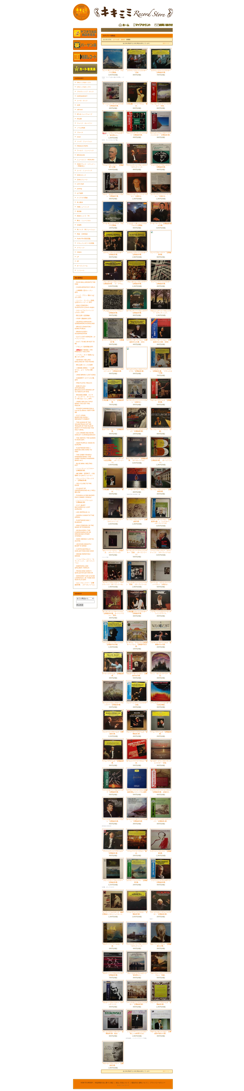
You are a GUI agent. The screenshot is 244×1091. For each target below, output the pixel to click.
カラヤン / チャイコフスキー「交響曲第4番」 (137, 253)
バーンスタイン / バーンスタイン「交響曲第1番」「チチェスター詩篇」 (161, 371)
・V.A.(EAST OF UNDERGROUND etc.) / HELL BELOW (85, 490)
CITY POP (80, 184)
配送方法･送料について (140, 1083)
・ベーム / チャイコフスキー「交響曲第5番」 (84, 469)
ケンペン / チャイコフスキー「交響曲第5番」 (161, 283)
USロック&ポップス (84, 87)
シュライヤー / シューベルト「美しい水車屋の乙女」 (137, 1032)
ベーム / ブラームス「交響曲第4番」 (113, 762)
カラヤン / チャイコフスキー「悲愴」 (137, 71)
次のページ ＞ (167, 43)
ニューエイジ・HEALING (85, 160)
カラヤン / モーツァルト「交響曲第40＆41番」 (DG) (136, 341)
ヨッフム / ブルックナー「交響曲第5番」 (136, 520)
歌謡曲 (79, 211)
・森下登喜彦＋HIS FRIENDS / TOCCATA (84, 351)
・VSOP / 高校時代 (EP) (83, 318)
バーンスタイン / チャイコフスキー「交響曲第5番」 (136, 1003)
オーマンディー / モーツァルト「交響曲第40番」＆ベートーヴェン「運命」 (113, 613)
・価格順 (122, 39)
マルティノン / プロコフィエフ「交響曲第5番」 (113, 974)
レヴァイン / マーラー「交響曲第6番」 (160, 852)
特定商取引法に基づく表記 (104, 1083)
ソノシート (81, 270)
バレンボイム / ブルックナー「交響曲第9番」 (137, 283)
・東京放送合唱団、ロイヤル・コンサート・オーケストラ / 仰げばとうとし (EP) (85, 396)
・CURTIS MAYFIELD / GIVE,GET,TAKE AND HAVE (84, 550)
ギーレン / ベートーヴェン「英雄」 (136, 762)
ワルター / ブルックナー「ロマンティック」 (113, 1003)
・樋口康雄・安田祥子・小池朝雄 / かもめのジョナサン (85, 474)
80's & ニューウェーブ (84, 114)
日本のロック (81, 175)
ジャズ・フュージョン (84, 141)
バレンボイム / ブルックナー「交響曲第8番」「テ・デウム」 (113, 283)
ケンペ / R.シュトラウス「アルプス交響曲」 (113, 71)
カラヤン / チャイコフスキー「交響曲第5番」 (161, 71)
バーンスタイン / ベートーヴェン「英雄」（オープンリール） (137, 583)
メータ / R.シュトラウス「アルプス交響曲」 (113, 224)
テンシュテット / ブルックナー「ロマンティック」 (136, 166)
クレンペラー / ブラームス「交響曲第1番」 (136, 733)
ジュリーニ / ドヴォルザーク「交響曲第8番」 (161, 881)
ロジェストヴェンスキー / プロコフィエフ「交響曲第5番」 (113, 370)
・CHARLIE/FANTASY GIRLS (85, 287)
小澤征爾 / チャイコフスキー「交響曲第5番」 (137, 612)
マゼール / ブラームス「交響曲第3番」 (160, 401)
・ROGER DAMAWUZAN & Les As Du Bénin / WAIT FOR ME (85, 410)
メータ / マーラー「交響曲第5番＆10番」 (161, 224)
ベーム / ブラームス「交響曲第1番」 (161, 733)
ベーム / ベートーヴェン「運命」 (137, 852)
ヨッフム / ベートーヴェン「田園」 (160, 430)
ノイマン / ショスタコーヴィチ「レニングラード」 (160, 612)
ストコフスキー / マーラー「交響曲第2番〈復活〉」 (113, 1032)
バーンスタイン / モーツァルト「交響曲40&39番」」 (113, 643)
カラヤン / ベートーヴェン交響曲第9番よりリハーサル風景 (136, 791)
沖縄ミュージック (83, 207)
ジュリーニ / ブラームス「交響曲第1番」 (113, 733)
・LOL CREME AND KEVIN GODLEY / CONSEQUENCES (85, 434)
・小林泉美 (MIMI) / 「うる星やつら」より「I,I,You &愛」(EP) (84, 370)
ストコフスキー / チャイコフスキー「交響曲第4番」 (160, 913)
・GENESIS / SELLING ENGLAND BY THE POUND (84, 361)
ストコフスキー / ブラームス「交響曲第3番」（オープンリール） (161, 460)
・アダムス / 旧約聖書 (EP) (84, 347)
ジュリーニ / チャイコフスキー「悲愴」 (136, 704)
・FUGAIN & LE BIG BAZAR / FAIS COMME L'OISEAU (85, 496)
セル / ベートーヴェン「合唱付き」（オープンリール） (113, 551)
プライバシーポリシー (157, 1083)
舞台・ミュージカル (84, 220)
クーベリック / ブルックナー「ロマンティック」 (113, 520)
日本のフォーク (82, 180)
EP (78, 261)
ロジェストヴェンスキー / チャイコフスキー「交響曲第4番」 (160, 134)
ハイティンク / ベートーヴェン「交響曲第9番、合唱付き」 (160, 791)
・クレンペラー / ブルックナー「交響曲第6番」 (84, 479)
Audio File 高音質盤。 (84, 238)
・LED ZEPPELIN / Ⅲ (82, 512)
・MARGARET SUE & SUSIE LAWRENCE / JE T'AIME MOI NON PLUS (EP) (85, 578)
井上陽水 (80, 202)
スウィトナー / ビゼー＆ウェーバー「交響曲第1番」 (160, 820)
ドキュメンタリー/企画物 (85, 243)
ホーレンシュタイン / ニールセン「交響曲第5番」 (136, 820)
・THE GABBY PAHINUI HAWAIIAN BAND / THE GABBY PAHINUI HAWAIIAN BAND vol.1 (84, 457)
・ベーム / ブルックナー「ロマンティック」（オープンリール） (85, 561)
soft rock (80, 110)
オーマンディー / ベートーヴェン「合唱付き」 (136, 401)
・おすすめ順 (115, 39)
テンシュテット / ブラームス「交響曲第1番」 (113, 852)
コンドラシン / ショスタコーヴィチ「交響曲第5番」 (136, 430)
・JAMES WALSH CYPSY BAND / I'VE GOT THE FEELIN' (84, 403)
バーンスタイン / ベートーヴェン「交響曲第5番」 (113, 820)
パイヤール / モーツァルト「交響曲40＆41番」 (160, 643)
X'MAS (79, 252)
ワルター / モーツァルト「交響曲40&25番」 (136, 674)
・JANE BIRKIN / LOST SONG (85, 375)
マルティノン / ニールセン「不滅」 (113, 945)
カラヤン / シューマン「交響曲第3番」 (136, 881)
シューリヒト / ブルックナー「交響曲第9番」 (161, 166)
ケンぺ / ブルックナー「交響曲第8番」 (160, 253)
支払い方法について (122, 1083)
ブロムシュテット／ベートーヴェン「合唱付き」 (137, 195)
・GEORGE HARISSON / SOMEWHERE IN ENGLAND (85, 323)
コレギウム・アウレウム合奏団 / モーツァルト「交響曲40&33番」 (137, 644)
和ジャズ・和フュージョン (86, 229)
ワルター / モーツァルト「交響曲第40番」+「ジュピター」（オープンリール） (160, 521)
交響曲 (122, 30)
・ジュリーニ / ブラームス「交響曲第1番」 (84, 501)
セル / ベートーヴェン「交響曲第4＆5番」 (160, 945)
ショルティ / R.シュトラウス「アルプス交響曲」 (137, 224)
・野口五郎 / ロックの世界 (84, 365)
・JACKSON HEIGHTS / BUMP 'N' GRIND (83, 545)
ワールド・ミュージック (85, 150)
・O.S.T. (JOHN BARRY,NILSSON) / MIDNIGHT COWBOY (82, 417)
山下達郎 (80, 193)
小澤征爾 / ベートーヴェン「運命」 (136, 105)
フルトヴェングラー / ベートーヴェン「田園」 (160, 974)
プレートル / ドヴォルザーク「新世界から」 (137, 974)
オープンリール (82, 266)
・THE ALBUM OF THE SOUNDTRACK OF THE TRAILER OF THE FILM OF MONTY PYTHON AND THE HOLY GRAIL (84, 426)
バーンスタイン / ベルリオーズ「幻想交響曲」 (160, 704)
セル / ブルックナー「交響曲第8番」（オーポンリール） (137, 459)
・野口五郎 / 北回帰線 (82, 315)
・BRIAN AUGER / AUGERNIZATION (81, 332)
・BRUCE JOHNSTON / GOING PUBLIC (83, 328)
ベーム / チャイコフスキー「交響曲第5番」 (136, 913)
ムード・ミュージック (84, 170)
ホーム (105, 30)
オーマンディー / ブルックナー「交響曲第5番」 (136, 312)
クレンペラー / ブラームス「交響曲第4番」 (160, 1003)
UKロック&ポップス (84, 82)
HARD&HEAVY (82, 96)
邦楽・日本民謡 (82, 234)
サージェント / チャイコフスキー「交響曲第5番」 (113, 105)
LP (78, 257)
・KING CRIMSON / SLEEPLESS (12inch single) (84, 306)
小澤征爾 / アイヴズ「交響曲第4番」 (113, 401)
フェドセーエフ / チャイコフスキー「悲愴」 (160, 105)
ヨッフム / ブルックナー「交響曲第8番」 (160, 490)
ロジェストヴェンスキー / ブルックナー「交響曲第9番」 (113, 704)
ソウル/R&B (81, 128)
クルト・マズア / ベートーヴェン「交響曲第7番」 (113, 195)
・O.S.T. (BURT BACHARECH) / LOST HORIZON (82, 507)
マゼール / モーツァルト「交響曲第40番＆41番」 (160, 1032)
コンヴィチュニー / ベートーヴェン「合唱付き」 (160, 195)
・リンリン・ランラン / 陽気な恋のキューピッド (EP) (84, 301)
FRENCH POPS (82, 146)
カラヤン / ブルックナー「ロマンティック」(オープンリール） (113, 583)
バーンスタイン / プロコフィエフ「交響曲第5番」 (113, 791)
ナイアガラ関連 (82, 198)
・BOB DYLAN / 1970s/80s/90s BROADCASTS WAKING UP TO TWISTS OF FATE (84, 389)
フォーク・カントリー (84, 123)
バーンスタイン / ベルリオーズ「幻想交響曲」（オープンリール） (113, 460)
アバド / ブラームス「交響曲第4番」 (113, 674)
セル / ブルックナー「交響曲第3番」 (113, 430)
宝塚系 (79, 225)
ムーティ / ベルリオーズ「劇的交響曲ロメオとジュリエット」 (113, 913)
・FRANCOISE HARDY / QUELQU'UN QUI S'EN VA (84, 572)
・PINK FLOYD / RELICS (83, 383)
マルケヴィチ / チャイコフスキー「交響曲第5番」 (136, 134)
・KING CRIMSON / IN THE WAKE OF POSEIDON (84, 526)
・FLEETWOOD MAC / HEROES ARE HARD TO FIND (83, 449)
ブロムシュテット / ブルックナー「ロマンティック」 (160, 312)
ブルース (80, 132)
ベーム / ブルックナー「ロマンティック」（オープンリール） (160, 551)
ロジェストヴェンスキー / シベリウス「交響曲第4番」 (136, 370)
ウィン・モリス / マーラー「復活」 (160, 674)
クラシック (81, 248)
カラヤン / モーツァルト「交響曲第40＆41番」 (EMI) (160, 341)
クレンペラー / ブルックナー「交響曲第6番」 (113, 881)
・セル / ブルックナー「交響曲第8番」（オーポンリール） (85, 584)
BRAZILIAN (81, 155)
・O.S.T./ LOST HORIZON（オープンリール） (85, 338)
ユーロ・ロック (82, 100)
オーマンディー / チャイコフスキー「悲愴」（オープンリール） (136, 552)
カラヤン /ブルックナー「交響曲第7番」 (113, 341)
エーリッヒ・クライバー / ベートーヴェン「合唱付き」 (160, 583)
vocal (79, 137)
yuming (79, 189)
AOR (78, 105)
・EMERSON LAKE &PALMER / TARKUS (82, 567)
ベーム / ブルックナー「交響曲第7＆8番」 (113, 166)
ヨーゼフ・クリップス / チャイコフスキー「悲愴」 (160, 762)
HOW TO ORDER (87, 1083)
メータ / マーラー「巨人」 (137, 489)
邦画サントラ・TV (83, 216)
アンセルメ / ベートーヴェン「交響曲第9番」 (113, 312)
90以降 (79, 119)
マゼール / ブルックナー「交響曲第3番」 (113, 1064)
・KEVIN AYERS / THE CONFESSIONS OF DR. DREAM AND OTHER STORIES (83, 533)
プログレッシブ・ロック (85, 91)
